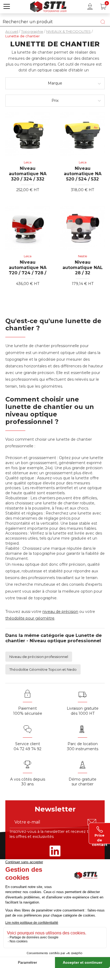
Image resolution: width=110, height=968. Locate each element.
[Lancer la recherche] (103, 22)
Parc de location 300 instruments (82, 746)
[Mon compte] (90, 6)
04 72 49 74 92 (27, 748)
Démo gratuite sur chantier (82, 782)
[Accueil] (48, 6)
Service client (27, 743)
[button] (6, 6)
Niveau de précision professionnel (38, 656)
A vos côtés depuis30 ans (27, 782)
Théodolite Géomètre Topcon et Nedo (43, 669)
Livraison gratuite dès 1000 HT (83, 711)
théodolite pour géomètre (29, 618)
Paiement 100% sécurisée (27, 711)
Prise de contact (99, 837)
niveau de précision (60, 611)
